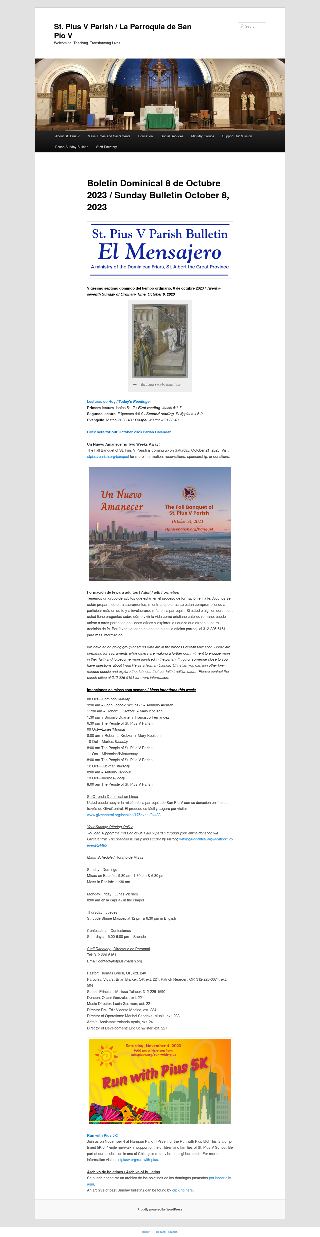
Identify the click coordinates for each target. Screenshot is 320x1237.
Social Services (172, 136)
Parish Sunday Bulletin (71, 146)
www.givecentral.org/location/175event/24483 (123, 814)
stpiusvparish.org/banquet (108, 456)
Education (145, 136)
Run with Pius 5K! (102, 1135)
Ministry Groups (202, 136)
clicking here (182, 1189)
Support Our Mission (237, 136)
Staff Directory (106, 146)
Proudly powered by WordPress (160, 1209)
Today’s (134, 401)
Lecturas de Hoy (101, 401)
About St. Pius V (67, 136)
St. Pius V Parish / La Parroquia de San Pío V (123, 31)
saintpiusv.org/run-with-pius (136, 1159)
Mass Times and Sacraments (109, 136)
